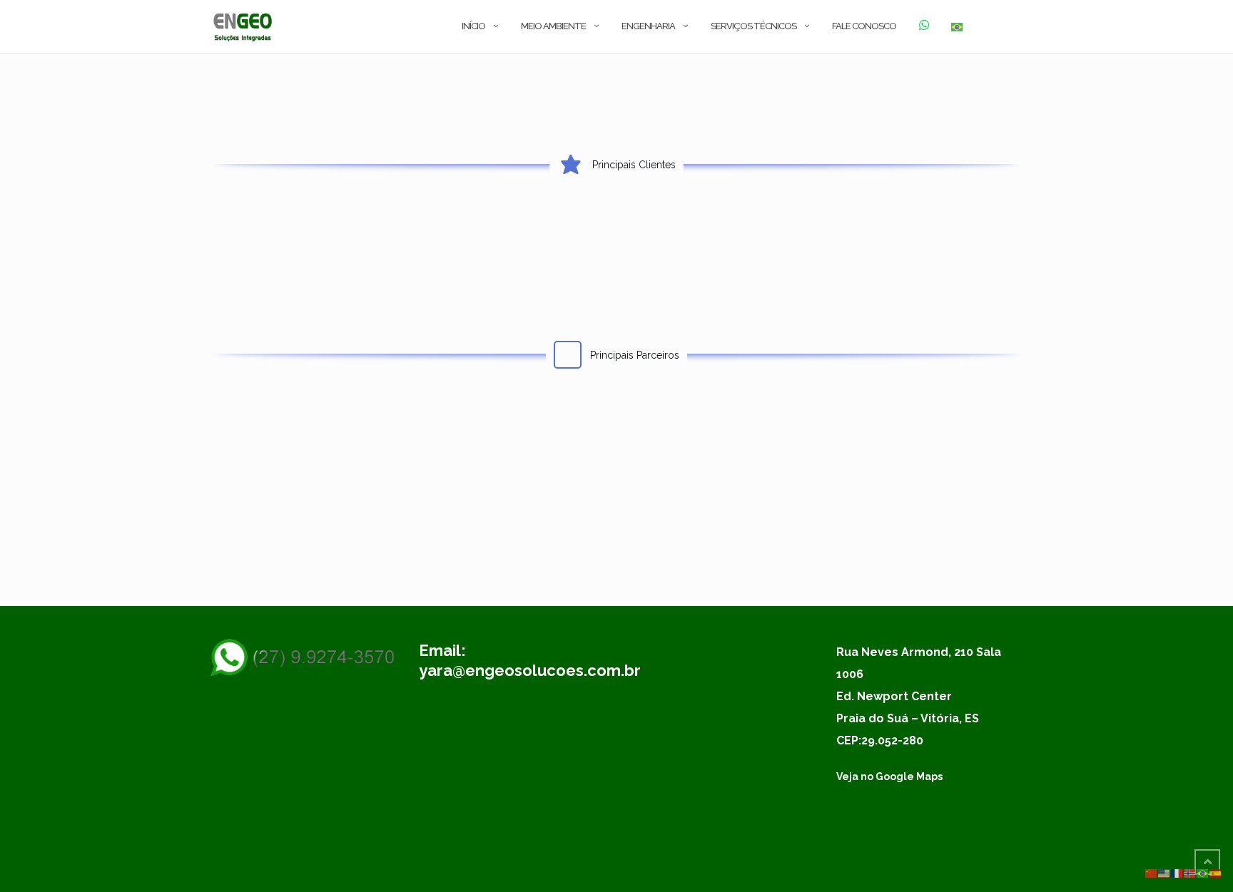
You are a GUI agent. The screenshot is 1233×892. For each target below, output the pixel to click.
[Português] (957, 26)
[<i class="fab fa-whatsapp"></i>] (923, 26)
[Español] (1215, 872)
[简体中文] (1151, 872)
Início (473, 26)
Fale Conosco (864, 26)
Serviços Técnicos (753, 26)
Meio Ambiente (553, 26)
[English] (1164, 872)
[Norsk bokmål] (1190, 872)
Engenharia (648, 26)
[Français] (1177, 872)
